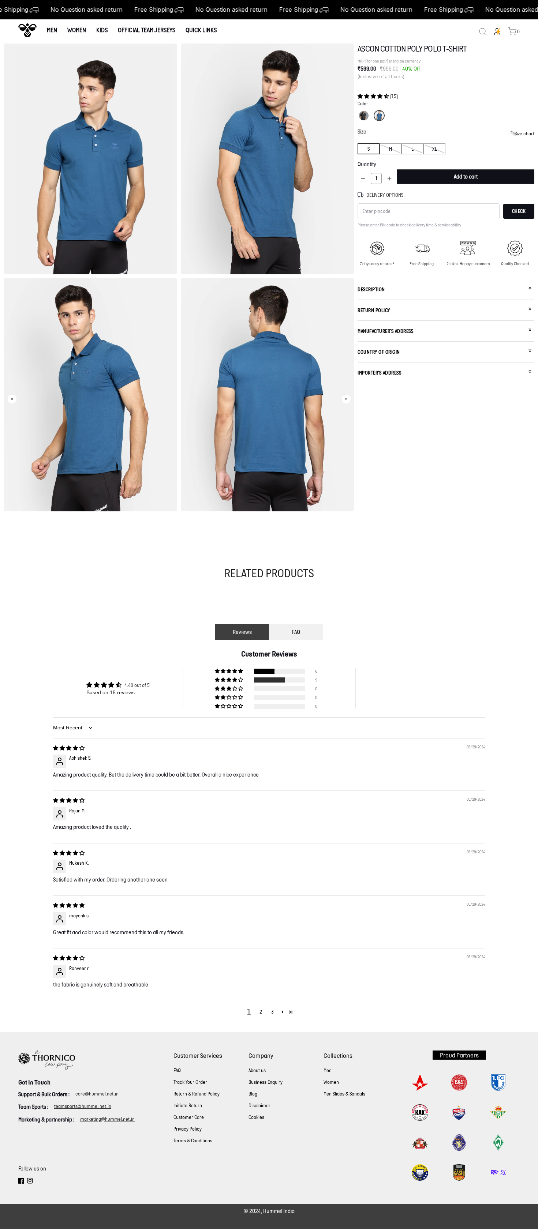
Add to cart (466, 176)
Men (52, 29)
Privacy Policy (187, 1129)
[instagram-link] (30, 1182)
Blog (253, 1094)
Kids (102, 29)
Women (76, 29)
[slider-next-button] (346, 399)
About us (257, 1070)
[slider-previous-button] (12, 399)
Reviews (242, 632)
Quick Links (201, 29)
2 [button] (260, 1012)
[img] (69, 748)
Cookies (256, 1117)
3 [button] (272, 1012)
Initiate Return (187, 1105)
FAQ (296, 632)
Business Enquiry (266, 1082)
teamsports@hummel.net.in (82, 1106)
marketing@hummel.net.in (107, 1119)
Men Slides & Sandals (344, 1094)
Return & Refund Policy (196, 1094)
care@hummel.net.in (97, 1094)
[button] (374, 96)
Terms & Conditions (192, 1140)
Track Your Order (190, 1082)
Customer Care (188, 1117)
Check (519, 211)
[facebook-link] (21, 1182)
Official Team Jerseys (146, 29)
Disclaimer (259, 1105)
